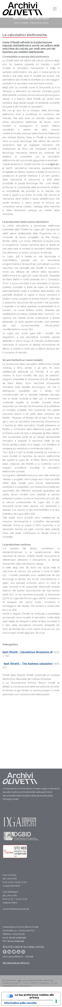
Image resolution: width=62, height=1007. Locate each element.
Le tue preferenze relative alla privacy (34, 996)
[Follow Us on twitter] (14, 952)
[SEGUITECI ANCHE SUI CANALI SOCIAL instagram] (23, 952)
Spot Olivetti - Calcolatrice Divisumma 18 (27, 652)
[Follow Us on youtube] (19, 952)
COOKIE (29, 956)
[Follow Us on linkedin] (9, 952)
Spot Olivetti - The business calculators (28, 663)
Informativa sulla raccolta (20, 1003)
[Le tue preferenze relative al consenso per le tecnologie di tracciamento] (56, 1001)
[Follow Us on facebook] (5, 952)
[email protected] (17, 937)
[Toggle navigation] (54, 8)
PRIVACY (18, 956)
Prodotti (24, 23)
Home (16, 23)
